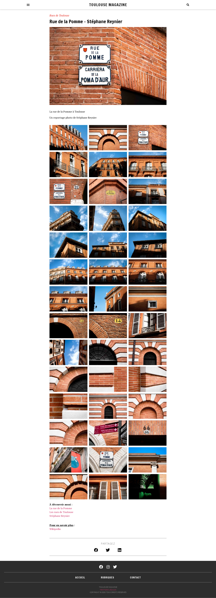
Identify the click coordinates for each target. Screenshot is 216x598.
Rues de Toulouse (59, 15)
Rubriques (107, 577)
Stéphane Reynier (59, 516)
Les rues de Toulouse (61, 512)
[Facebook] (101, 567)
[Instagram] (108, 567)
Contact (135, 577)
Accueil (80, 577)
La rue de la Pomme (60, 508)
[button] (28, 4)
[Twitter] (115, 567)
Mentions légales (108, 590)
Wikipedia (55, 529)
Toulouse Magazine (108, 4)
